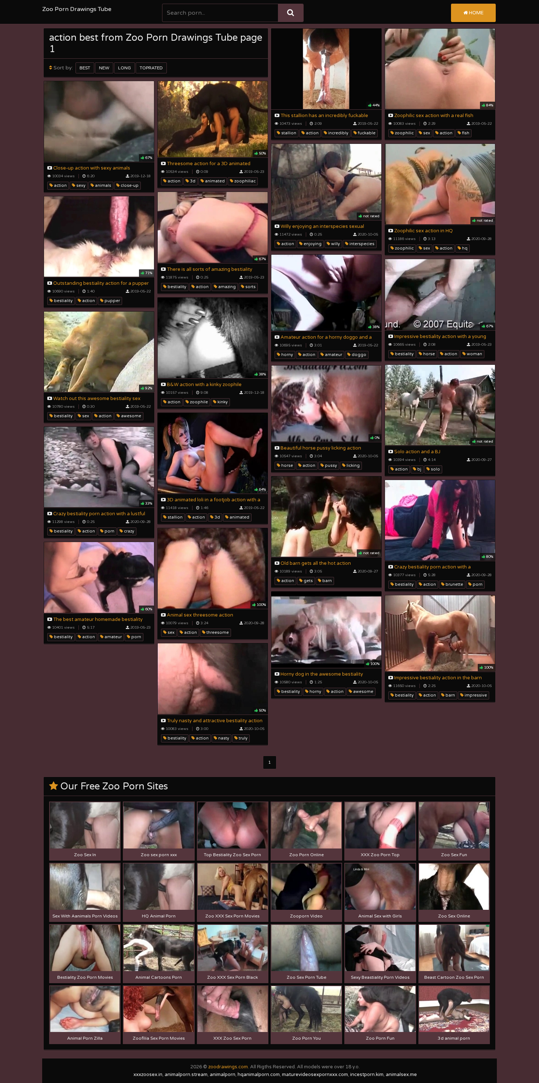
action (312, 133)
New (104, 67)
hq (464, 248)
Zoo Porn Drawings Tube (76, 9)
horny (286, 354)
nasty (223, 738)
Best (85, 67)
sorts (250, 286)
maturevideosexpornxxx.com (315, 1074)
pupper (111, 300)
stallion (288, 133)
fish (465, 133)
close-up (129, 185)
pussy (330, 465)
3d (192, 181)
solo (435, 469)
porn (108, 531)
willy (335, 243)
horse (428, 354)
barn (326, 580)
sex (426, 133)
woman (474, 354)
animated (214, 181)
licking (352, 465)
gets (307, 580)
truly (242, 738)
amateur (333, 354)
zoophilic (404, 133)
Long (124, 67)
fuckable (366, 133)
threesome (217, 632)
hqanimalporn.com (259, 1074)
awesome (130, 416)
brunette (453, 584)
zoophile (198, 402)
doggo (358, 354)
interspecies (361, 243)
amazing (226, 286)
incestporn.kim (367, 1074)
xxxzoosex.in (147, 1074)
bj (418, 469)
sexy (80, 185)
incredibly (337, 133)
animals (102, 185)
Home (476, 13)
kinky (222, 402)
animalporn (222, 1074)
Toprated (151, 67)
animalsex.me (401, 1074)
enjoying (312, 243)
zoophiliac (244, 181)
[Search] (290, 13)
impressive (475, 695)
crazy (128, 531)
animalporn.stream (186, 1074)
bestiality (176, 286)
